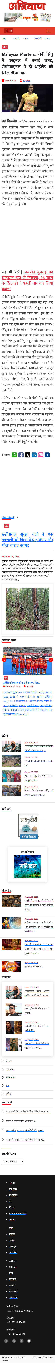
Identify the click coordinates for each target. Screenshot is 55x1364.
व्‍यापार (26, 38)
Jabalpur (16, 1331)
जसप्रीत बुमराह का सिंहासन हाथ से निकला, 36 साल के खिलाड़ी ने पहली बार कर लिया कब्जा (27, 280)
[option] (7, 40)
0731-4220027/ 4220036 (20, 1311)
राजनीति (16, 38)
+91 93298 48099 (16, 1322)
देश (7, 525)
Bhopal (16, 1320)
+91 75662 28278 (16, 1334)
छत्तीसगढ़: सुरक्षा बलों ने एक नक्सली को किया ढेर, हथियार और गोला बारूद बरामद (27, 540)
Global (47, 38)
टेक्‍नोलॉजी (38, 38)
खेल (4, 38)
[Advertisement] (27, 236)
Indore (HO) (20, 1308)
